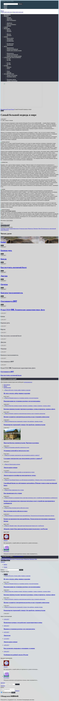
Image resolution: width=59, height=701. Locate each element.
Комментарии (7, 387)
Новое (5, 386)
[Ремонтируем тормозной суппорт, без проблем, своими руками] (23, 421)
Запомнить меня (6, 692)
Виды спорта (10, 38)
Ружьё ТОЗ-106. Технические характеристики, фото (23, 309)
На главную (4, 109)
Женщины (7, 14)
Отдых (6, 65)
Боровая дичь (6, 250)
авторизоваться (28, 382)
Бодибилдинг (10, 41)
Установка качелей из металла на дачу (16, 451)
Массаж (9, 30)
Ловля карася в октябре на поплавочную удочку (20, 475)
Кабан (3, 242)
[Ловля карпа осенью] (12, 464)
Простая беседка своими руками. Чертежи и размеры (21, 443)
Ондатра (4, 284)
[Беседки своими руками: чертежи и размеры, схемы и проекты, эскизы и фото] (27, 405)
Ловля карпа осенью (10, 467)
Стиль (6, 27)
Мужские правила (18, 556)
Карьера (9, 17)
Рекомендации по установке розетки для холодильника (22, 401)
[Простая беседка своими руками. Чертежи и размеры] (12, 439)
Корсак (4, 259)
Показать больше (5, 225)
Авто (5, 46)
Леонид (6, 540)
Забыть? (17, 690)
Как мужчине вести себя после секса (15, 511)
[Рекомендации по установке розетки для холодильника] (21, 398)
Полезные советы (11, 76)
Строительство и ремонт (12, 57)
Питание (9, 31)
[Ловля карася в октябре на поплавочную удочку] (19, 472)
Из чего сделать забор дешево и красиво (17, 393)
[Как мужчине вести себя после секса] (16, 507)
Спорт (6, 36)
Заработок (9, 19)
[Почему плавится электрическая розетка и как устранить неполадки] (24, 413)
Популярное (7, 384)
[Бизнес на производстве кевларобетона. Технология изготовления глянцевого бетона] (29, 515)
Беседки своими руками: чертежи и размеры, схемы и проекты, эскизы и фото (29, 409)
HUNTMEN (9, 220)
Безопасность (10, 47)
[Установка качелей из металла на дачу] (16, 447)
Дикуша (4, 276)
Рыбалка (9, 67)
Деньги (6, 16)
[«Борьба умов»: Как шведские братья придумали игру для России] (24, 525)
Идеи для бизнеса (11, 20)
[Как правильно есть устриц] (14, 490)
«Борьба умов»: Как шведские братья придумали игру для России (26, 529)
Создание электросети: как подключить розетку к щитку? (23, 458)
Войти (13, 692)
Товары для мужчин (12, 75)
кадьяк (8, 224)
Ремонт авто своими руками (14, 50)
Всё (8, 21)
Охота (8, 68)
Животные (3, 224)
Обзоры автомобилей (12, 49)
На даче (9, 60)
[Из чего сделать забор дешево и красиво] (17, 390)
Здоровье (7, 28)
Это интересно (9, 74)
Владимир (6, 551)
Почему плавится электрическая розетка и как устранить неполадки (26, 417)
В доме (8, 58)
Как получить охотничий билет (14, 267)
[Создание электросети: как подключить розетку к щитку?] (22, 455)
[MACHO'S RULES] (29, 12)
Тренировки (10, 39)
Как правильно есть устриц (13, 493)
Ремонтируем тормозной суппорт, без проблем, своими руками (24, 425)
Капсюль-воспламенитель (12, 292)
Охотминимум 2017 (9, 301)
